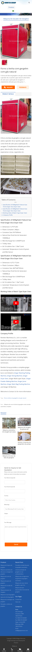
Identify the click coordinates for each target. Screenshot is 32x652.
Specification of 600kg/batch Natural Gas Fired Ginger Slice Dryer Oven (15, 206)
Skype (19, 646)
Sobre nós (20, 7)
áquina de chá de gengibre (7, 597)
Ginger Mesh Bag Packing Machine (18, 384)
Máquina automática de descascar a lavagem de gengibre (7, 572)
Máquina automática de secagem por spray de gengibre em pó (9, 431)
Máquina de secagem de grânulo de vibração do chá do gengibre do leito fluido (24, 428)
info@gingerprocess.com (21, 630)
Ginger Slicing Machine (14, 376)
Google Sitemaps (11, 640)
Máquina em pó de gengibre (8, 594)
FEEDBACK (22, 87)
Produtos (11, 7)
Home (3, 7)
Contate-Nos (5, 11)
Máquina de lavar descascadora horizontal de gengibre (22, 590)
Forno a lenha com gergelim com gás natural (15, 398)
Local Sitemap (19, 640)
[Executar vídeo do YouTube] (16, 303)
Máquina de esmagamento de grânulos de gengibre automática (22, 578)
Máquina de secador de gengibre (16, 19)
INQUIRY (10, 87)
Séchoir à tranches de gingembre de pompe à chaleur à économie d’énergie (24, 443)
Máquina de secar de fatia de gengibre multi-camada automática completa (9, 457)
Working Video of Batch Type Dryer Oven (15, 213)
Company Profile (8, 215)
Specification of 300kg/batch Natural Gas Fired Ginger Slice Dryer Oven (15, 210)
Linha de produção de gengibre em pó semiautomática (20, 572)
